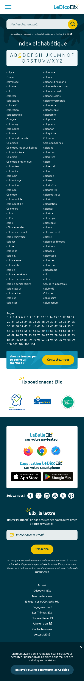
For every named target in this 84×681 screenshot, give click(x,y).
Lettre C (60, 34)
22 (17, 321)
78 (51, 335)
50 (68, 326)
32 (60, 321)
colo (8, 91)
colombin (11, 175)
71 (21, 335)
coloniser (11, 302)
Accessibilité (42, 634)
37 (12, 326)
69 (12, 335)
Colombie (11, 156)
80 (60, 335)
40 (25, 326)
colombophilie (14, 203)
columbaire (49, 297)
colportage (49, 255)
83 (73, 335)
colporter (48, 260)
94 (51, 339)
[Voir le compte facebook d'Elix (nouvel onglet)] (30, 496)
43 (38, 326)
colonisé (11, 297)
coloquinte (49, 133)
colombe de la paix (17, 138)
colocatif (11, 105)
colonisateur (13, 288)
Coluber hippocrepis (55, 283)
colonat (10, 241)
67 (73, 330)
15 (55, 317)
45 (47, 326)
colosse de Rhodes (54, 241)
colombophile (14, 199)
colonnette (49, 105)
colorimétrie (50, 189)
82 (68, 335)
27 (38, 321)
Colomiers (12, 208)
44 (43, 326)
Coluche (48, 293)
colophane (49, 119)
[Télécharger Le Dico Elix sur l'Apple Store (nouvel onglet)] (26, 477)
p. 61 (69, 34)
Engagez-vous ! (42, 607)
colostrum (49, 246)
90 (34, 339)
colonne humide (52, 91)
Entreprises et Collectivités (42, 601)
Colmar (10, 77)
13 (46, 317)
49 (64, 326)
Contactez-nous (58, 360)
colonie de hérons (16, 274)
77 (47, 335)
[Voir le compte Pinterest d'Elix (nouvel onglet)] (71, 496)
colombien (12, 166)
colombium (12, 185)
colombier (12, 171)
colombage (12, 124)
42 (34, 326)
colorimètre (50, 185)
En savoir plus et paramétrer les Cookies (42, 670)
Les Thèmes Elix (42, 612)
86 (17, 339)
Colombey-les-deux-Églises (21, 147)
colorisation (50, 203)
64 (60, 330)
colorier (47, 180)
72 (25, 335)
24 (25, 321)
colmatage (12, 81)
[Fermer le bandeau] (81, 646)
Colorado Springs (53, 142)
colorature (49, 156)
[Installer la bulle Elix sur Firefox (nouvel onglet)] (29, 451)
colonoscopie (51, 109)
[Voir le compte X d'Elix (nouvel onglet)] (63, 496)
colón (9, 218)
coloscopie (49, 218)
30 (51, 321)
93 (47, 339)
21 (12, 321)
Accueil (27, 34)
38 (17, 326)
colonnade (49, 72)
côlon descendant (16, 232)
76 (43, 335)
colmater (11, 86)
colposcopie (50, 269)
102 (21, 344)
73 (30, 335)
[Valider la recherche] (73, 24)
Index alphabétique (44, 34)
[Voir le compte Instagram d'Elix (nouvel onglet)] (39, 496)
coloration (49, 152)
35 (73, 321)
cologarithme (14, 114)
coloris (47, 199)
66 (68, 330)
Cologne (11, 119)
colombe (11, 133)
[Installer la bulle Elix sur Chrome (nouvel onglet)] (43, 451)
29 (47, 321)
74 (34, 335)
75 (38, 335)
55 (21, 330)
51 (73, 326)
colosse (47, 236)
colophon (48, 128)
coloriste (48, 213)
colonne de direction (55, 86)
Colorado (48, 138)
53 (12, 330)
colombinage (14, 180)
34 (68, 321)
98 (68, 339)
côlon (9, 222)
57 (30, 330)
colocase (11, 95)
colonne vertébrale (54, 100)
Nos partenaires (42, 596)
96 (60, 339)
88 (25, 339)
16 (59, 317)
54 (17, 330)
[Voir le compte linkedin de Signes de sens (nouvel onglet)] (47, 496)
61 (47, 330)
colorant (48, 147)
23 (21, 321)
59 (38, 330)
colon (9, 213)
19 (72, 317)
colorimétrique (52, 194)
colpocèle (49, 250)
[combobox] (42, 24)
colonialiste (13, 265)
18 (68, 317)
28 (43, 321)
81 (64, 335)
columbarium (50, 302)
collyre (10, 72)
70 (17, 335)
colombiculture (15, 152)
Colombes (12, 142)
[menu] (8, 7)
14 (51, 317)
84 (8, 339)
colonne (48, 77)
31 (56, 321)
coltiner (47, 279)
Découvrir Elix (42, 590)
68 (8, 335)
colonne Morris (52, 95)
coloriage (48, 175)
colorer (47, 171)
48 (60, 326)
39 (21, 326)
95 (56, 339)
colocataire (12, 100)
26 (34, 321)
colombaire (12, 128)
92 (43, 339)
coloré (47, 161)
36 (8, 326)
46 (51, 326)
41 (30, 326)
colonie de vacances (18, 279)
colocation (12, 109)
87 (21, 339)
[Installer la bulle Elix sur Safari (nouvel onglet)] (55, 451)
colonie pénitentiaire (18, 283)
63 (56, 330)
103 (27, 344)
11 (38, 317)
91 (38, 339)
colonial (11, 255)
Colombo (11, 194)
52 (8, 330)
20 (8, 321)
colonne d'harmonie (55, 81)
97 (64, 339)
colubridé (48, 288)
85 (12, 339)
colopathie (49, 114)
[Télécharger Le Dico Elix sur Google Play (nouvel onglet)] (58, 477)
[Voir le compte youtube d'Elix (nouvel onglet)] (55, 496)
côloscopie (49, 222)
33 (64, 321)
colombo (11, 189)
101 (15, 344)
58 (34, 330)
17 (63, 317)
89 (30, 339)
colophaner (49, 124)
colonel (10, 246)
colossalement (51, 232)
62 (51, 330)
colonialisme (13, 260)
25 (30, 321)
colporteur (49, 265)
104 (32, 344)
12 (42, 317)
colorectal (49, 166)
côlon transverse (16, 236)
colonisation (13, 293)
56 (25, 330)
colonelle (11, 250)
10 (33, 317)
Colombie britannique (19, 161)
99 (73, 339)
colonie (10, 269)
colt (45, 274)
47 (56, 326)
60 (43, 330)
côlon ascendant (16, 227)
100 (9, 344)
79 (56, 335)
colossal (47, 227)
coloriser (48, 208)
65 (64, 330)
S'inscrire (42, 549)
